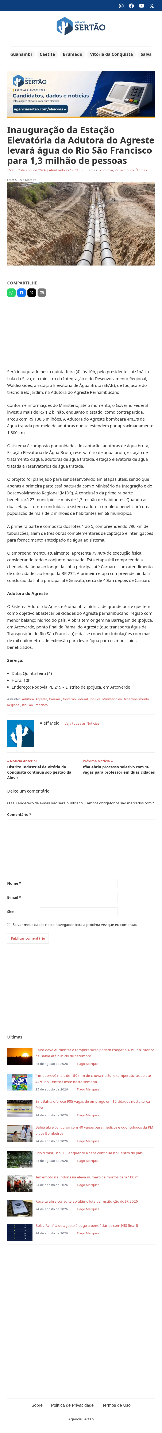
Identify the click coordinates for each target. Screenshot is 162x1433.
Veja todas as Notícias (82, 723)
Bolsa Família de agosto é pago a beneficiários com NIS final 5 (86, 1225)
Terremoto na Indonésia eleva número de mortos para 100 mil (87, 1177)
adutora (28, 699)
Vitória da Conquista (111, 54)
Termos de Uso (116, 1405)
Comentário (19, 814)
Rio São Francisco (35, 705)
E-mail (14, 897)
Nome (14, 883)
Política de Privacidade (72, 1405)
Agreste (41, 699)
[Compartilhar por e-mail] (42, 292)
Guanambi (21, 54)
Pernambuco (124, 170)
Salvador (150, 54)
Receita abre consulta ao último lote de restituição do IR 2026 (86, 1201)
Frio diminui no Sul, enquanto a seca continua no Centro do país (89, 1152)
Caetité (47, 54)
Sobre (37, 1405)
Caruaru (55, 699)
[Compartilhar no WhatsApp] (11, 292)
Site (10, 911)
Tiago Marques (88, 1063)
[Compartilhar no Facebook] (21, 292)
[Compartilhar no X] (31, 292)
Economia (106, 170)
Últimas (141, 170)
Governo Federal (75, 699)
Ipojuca (95, 699)
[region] (81, 330)
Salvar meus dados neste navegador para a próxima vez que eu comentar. (75, 924)
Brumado (72, 54)
